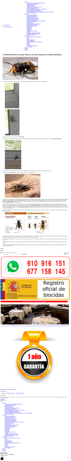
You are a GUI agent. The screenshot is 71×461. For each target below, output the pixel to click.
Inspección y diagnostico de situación (33, 32)
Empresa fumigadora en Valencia (32, 3)
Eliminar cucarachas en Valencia (32, 15)
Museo (28, 38)
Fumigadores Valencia (31, 4)
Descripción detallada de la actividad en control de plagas (37, 8)
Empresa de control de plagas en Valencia (34, 6)
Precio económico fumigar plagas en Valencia (35, 10)
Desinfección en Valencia (31, 12)
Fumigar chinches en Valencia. (32, 30)
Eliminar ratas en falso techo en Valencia (34, 23)
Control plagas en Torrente (31, 14)
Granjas (28, 44)
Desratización (29, 27)
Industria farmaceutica (31, 40)
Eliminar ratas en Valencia (31, 21)
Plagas (26, 47)
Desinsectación (29, 26)
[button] (35, 458)
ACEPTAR (2, 399)
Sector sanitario (29, 46)
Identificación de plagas (31, 34)
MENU (1, 401)
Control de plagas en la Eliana (32, 7)
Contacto (26, 49)
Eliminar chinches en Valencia (32, 19)
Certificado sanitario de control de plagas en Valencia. (36, 20)
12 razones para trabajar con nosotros (33, 9)
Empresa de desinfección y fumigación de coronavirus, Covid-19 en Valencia (40, 11)
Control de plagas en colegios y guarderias (34, 41)
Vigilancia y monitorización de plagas (33, 33)
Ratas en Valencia (30, 22)
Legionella (29, 31)
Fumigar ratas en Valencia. (31, 16)
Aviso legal (4, 393)
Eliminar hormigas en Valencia (32, 24)
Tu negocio (27, 35)
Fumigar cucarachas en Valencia (32, 17)
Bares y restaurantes (30, 39)
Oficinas (28, 42)
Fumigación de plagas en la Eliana (33, 18)
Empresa (26, 1)
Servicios (26, 13)
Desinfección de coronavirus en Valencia (34, 36)
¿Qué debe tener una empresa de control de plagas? (36, 2)
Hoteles (28, 43)
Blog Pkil (26, 48)
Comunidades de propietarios (32, 45)
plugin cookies (6, 397)
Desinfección (29, 28)
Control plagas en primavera (32, 25)
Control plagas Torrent (31, 5)
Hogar (28, 37)
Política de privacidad (11, 393)
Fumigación (29, 29)
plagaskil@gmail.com (20, 393)
